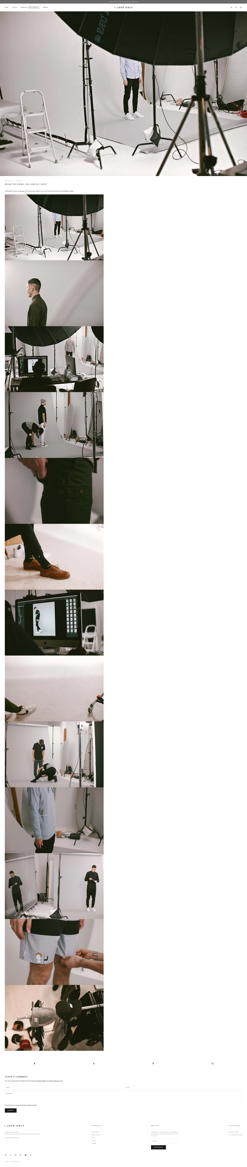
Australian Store (234, 1132)
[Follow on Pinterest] (21, 1155)
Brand (45, 7)
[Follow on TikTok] (31, 1155)
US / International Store (235, 1134)
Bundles (24, 7)
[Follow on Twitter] (11, 1155)
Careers (94, 1143)
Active (14, 7)
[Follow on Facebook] (6, 1155)
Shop (6, 7)
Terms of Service (54, 1081)
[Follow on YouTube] (26, 1155)
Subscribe (158, 1147)
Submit (11, 1110)
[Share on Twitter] (93, 1063)
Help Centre (95, 1132)
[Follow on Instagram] (16, 1155)
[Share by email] (212, 1063)
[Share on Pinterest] (153, 1063)
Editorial (19, 180)
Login (93, 1137)
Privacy (94, 1140)
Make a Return (95, 1134)
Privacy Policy (41, 1081)
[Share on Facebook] (34, 1063)
